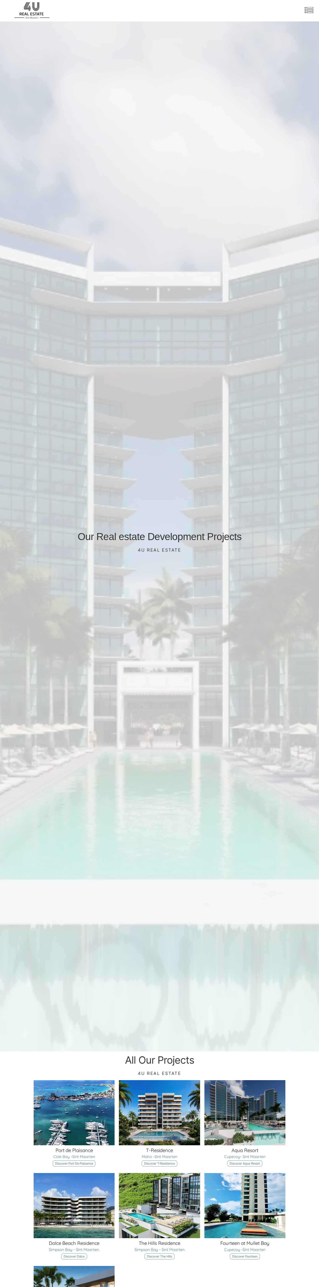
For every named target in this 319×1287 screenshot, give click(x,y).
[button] (309, 10)
